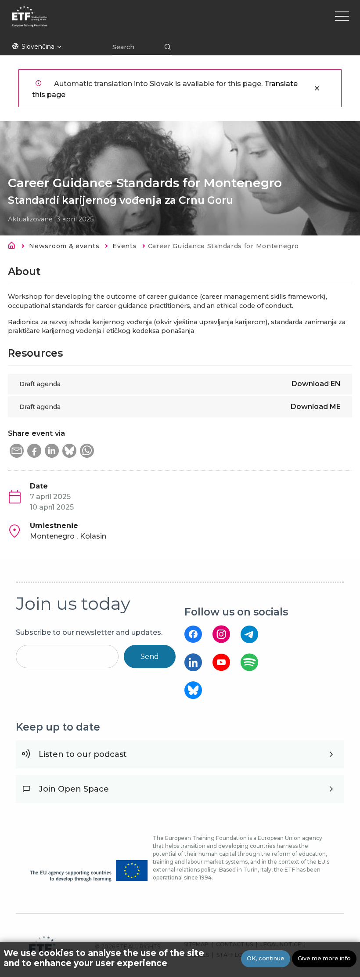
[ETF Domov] (109, 22)
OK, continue (265, 958)
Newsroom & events (64, 246)
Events (124, 246)
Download (316, 384)
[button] (17, 451)
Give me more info (324, 958)
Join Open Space (74, 789)
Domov (14, 247)
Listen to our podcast (83, 754)
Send (149, 656)
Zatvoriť (317, 88)
